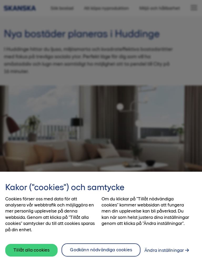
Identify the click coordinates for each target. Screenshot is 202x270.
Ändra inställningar (164, 250)
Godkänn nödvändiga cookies (101, 250)
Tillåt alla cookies (31, 250)
